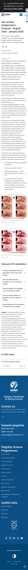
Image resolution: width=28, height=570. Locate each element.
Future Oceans (5, 469)
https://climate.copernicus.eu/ (12, 104)
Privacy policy (17, 561)
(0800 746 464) (7, 432)
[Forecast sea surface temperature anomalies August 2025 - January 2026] (14, 206)
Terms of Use (14, 564)
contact (19, 412)
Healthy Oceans (6, 472)
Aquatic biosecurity (7, 480)
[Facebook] (27, 10)
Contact (9, 561)
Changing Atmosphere (8, 458)
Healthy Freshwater (7, 465)
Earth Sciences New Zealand (13, 9)
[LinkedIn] (27, 16)
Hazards (3, 476)
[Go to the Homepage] (5, 14)
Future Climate (5, 454)
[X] (27, 18)
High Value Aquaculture (8, 487)
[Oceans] (6, 46)
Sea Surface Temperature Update (9, 53)
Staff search (4, 514)
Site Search (4, 510)
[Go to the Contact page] (3, 416)
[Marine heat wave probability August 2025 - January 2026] (14, 241)
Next (21, 366)
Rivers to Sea (5, 483)
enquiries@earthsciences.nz (12, 435)
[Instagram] (27, 13)
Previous (7, 366)
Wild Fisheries (5, 491)
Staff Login (4, 517)
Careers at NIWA (6, 506)
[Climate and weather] (2, 46)
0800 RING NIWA (7, 429)
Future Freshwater (6, 461)
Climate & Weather (6, 50)
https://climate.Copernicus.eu (12, 318)
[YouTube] (27, 21)
